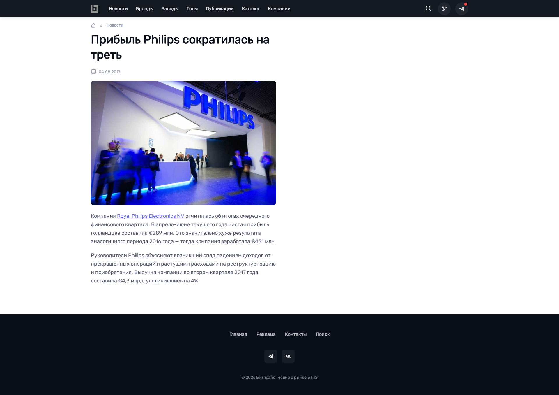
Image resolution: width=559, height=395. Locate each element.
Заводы (170, 8)
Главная (238, 334)
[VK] (288, 356)
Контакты (296, 334)
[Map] (444, 8)
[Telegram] (461, 8)
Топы (192, 8)
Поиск (323, 334)
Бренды (144, 8)
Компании (279, 8)
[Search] (429, 9)
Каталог (251, 8)
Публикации (220, 8)
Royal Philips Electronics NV (150, 216)
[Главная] (93, 25)
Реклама (266, 334)
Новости (118, 8)
